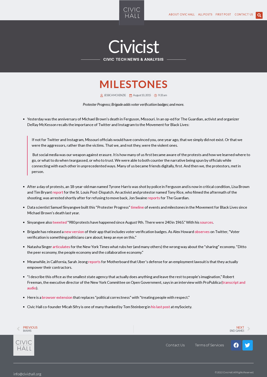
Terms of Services (209, 345)
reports (154, 197)
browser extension (57, 297)
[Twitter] (247, 345)
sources (206, 222)
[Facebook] (236, 345)
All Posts (205, 14)
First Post (223, 14)
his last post (160, 306)
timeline (137, 207)
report (58, 192)
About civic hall (182, 14)
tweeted (60, 222)
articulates (61, 246)
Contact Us (244, 14)
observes (202, 231)
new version (74, 231)
